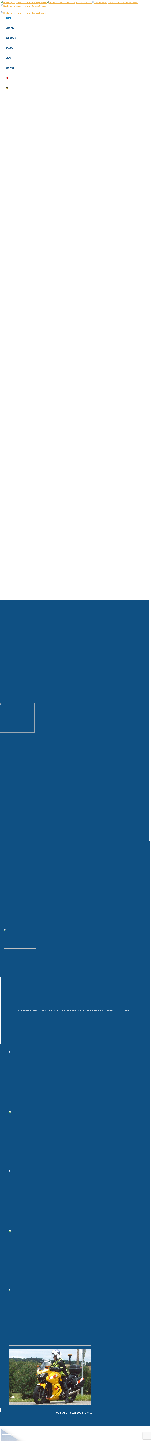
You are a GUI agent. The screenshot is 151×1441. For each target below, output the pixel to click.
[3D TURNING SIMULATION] (74, 1139)
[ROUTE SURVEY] (74, 1080)
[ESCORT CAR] (74, 1318)
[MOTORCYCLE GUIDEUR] (74, 1377)
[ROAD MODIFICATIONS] (74, 1258)
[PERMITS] (74, 1199)
